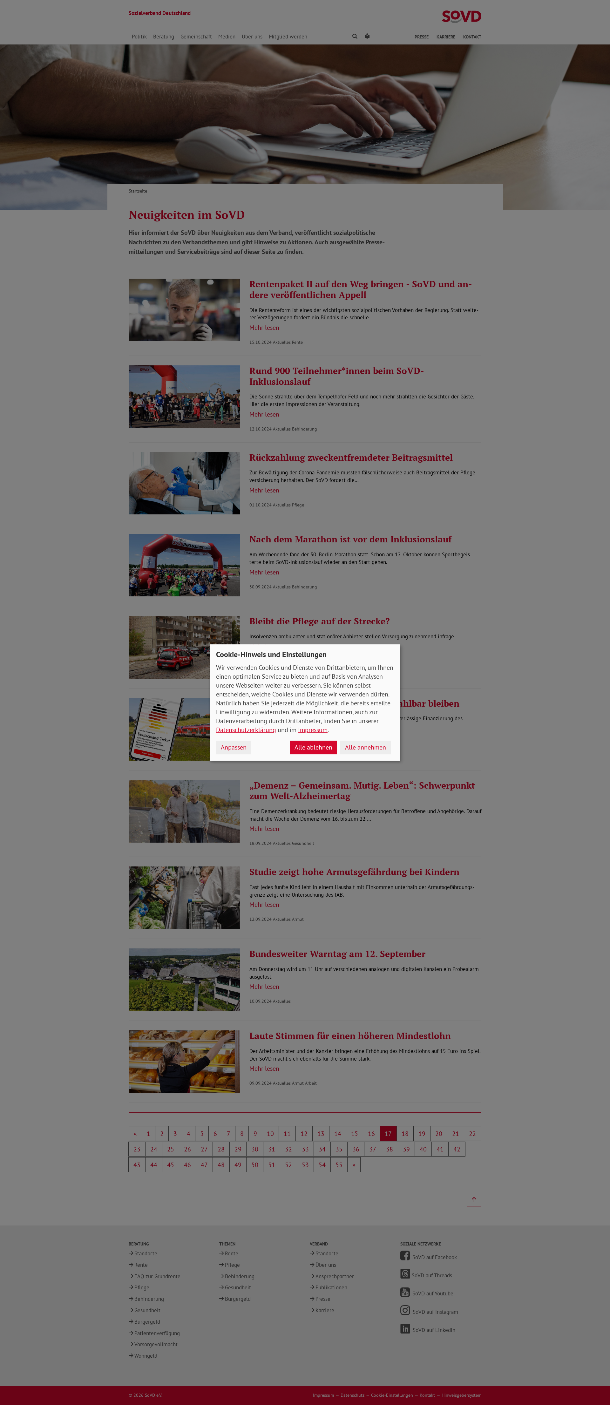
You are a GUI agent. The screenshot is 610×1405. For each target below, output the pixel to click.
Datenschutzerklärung (246, 730)
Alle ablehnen (313, 747)
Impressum (313, 730)
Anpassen (234, 747)
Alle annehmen (365, 747)
